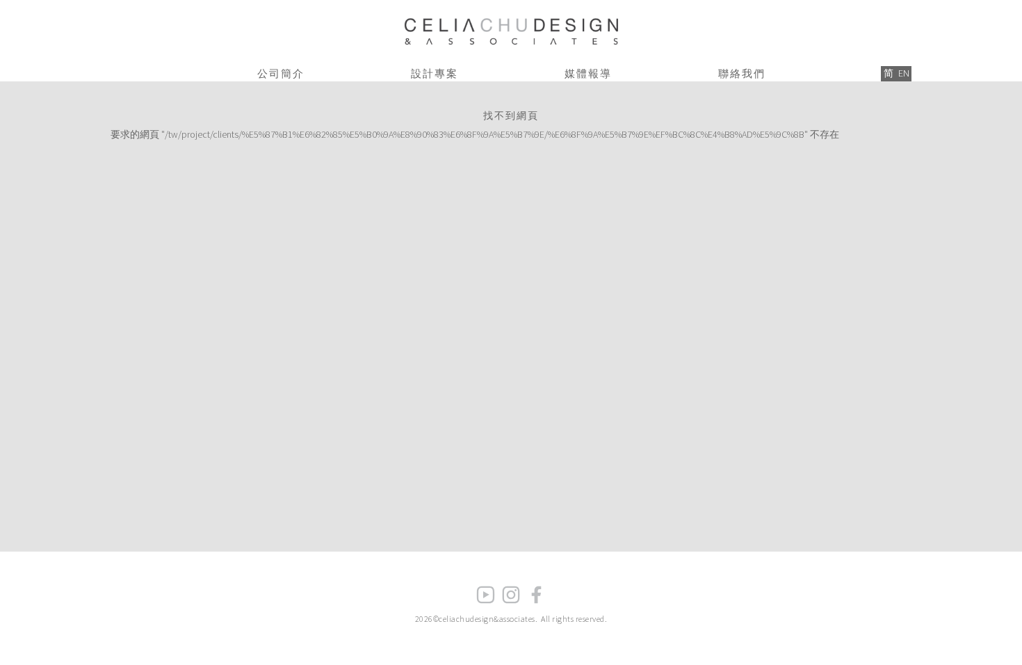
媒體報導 (588, 73)
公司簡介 (281, 73)
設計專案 (434, 73)
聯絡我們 (741, 73)
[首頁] (511, 28)
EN (903, 73)
